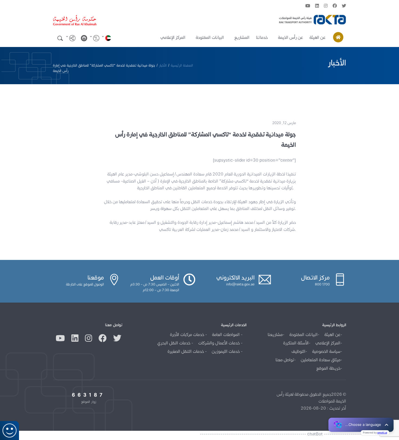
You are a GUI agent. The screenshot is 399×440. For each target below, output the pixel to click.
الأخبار (163, 65)
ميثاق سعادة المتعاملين (320, 359)
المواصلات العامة (226, 334)
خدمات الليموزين (226, 351)
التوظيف (298, 351)
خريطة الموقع (328, 368)
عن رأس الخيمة (290, 37)
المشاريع (241, 37)
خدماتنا (262, 37)
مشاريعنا (275, 334)
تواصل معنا (285, 359)
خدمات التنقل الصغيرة (186, 351)
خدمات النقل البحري (174, 343)
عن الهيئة (317, 37)
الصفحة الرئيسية (182, 65)
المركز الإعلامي (172, 37)
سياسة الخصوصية (326, 351)
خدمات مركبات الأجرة (187, 334)
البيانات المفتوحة (210, 37)
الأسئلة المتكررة (296, 343)
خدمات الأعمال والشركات (219, 343)
